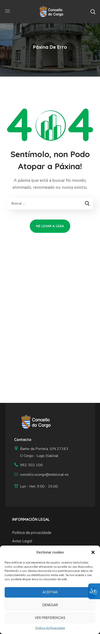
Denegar (50, 605)
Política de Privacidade (50, 628)
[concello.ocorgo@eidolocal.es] (42, 474)
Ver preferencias (50, 617)
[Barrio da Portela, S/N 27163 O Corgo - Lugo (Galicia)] (42, 452)
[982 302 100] (42, 465)
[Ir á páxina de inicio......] (34, 422)
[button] (93, 552)
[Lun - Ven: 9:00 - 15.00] (42, 486)
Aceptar (50, 592)
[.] (50, 11)
